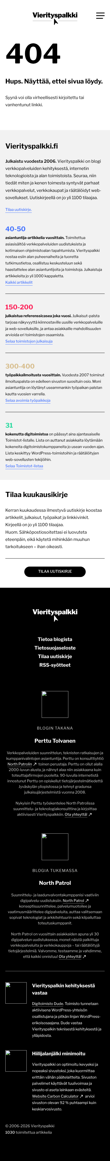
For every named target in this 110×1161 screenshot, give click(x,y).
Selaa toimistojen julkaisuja (29, 341)
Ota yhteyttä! (76, 814)
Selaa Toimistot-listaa (24, 466)
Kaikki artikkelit (19, 282)
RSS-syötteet (54, 665)
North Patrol (73, 900)
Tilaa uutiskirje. (18, 209)
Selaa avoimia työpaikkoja (27, 400)
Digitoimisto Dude (47, 1003)
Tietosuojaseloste (55, 648)
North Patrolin (19, 764)
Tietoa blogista (55, 639)
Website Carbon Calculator (55, 1096)
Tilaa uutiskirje (55, 571)
